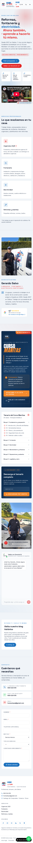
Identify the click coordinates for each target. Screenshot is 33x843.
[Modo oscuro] (26, 4)
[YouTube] (11, 823)
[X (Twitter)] (20, 823)
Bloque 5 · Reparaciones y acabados (14, 454)
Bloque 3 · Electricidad (10, 445)
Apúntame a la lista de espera (14, 393)
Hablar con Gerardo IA (10, 66)
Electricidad (4, 811)
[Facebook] (3, 823)
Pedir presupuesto (9, 61)
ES (22, 4)
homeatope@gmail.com (10, 796)
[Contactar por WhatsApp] (28, 838)
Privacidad (11, 840)
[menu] (30, 4)
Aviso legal (4, 840)
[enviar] (28, 602)
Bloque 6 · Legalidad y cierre (11, 459)
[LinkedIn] (16, 823)
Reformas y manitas (7, 814)
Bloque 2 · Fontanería (9, 440)
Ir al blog (9, 645)
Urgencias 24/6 (5, 806)
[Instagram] (7, 823)
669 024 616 (7, 793)
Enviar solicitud (12, 764)
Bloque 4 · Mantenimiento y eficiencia (14, 449)
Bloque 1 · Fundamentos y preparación (14, 422)
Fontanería (4, 809)
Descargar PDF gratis (17, 494)
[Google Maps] (24, 823)
